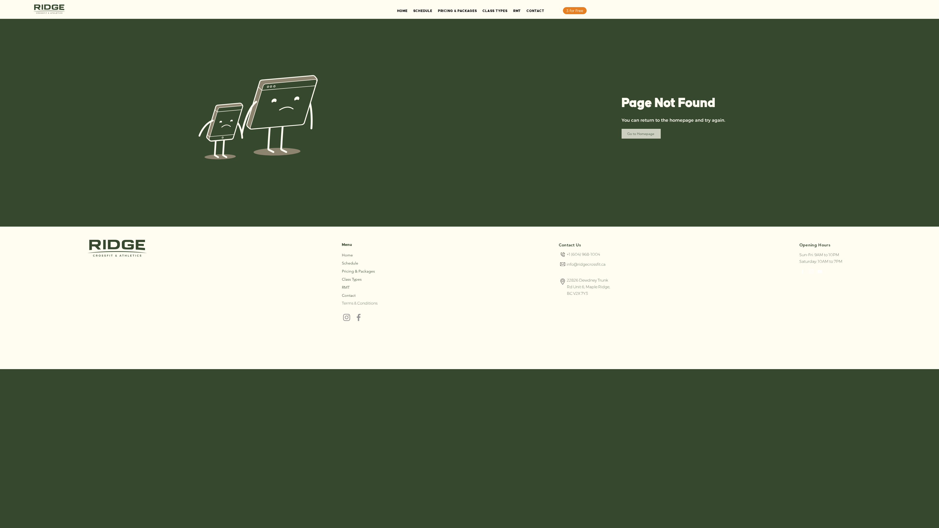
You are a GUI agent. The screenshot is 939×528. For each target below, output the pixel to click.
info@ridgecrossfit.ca (586, 264)
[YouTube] (820, 272)
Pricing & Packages (358, 271)
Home (347, 255)
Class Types (352, 279)
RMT (346, 287)
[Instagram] (346, 317)
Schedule (350, 263)
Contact (349, 295)
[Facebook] (358, 317)
